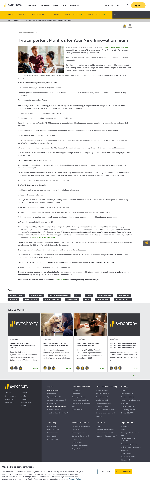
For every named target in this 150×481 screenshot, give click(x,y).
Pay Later (50, 403)
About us (8, 393)
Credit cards (51, 394)
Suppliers (24, 396)
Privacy (123, 429)
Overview (75, 429)
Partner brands (52, 433)
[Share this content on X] (12, 368)
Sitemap (24, 405)
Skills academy (26, 402)
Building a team (16, 295)
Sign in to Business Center (81, 426)
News (10, 15)
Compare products (127, 397)
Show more (137, 376)
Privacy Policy (75, 479)
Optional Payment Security (105, 410)
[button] (146, 242)
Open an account (127, 394)
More (35, 369)
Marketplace (51, 426)
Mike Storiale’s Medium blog (116, 47)
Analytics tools (77, 442)
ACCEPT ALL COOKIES (123, 471)
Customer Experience (59, 295)
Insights (22, 15)
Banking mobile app (79, 397)
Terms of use (125, 450)
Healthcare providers (103, 433)
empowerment (105, 295)
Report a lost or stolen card (105, 413)
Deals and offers (53, 429)
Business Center (53, 410)
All (9, 20)
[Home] (13, 5)
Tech (87, 299)
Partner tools (76, 439)
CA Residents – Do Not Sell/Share (128, 439)
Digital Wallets (77, 410)
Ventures (24, 399)
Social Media (38, 15)
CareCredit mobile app (104, 429)
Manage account (102, 390)
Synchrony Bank (53, 397)
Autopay (99, 416)
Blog (73, 406)
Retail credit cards (102, 400)
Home (98, 426)
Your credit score (102, 406)
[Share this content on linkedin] (20, 368)
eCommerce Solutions (80, 446)
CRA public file (126, 460)
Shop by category (53, 439)
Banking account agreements (131, 447)
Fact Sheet (54, 15)
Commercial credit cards (80, 436)
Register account (102, 397)
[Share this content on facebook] (16, 368)
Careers (8, 399)
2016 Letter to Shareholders (43, 237)
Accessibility (125, 426)
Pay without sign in (102, 394)
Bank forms (124, 403)
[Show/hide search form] (127, 5)
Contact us (76, 390)
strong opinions (52, 299)
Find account (76, 394)
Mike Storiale (31, 299)
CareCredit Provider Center (56, 413)
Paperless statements (103, 403)
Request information (79, 449)
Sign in (123, 390)
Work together (122, 299)
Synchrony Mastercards (55, 400)
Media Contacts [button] (72, 15)
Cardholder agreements (129, 444)
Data (89, 295)
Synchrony (72, 299)
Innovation (124, 295)
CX (77, 295)
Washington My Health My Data (130, 434)
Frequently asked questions (81, 403)
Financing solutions (78, 433)
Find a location (52, 436)
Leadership (24, 393)
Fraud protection (126, 453)
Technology (102, 299)
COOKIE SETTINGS (105, 471)
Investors (8, 402)
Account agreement (128, 410)
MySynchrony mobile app (80, 400)
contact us (60, 280)
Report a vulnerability (128, 457)
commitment (36, 295)
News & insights (10, 396)
